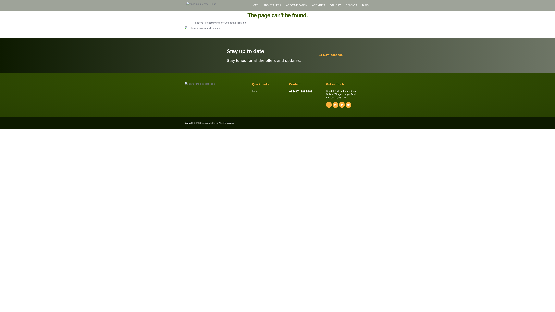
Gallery (335, 5)
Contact (351, 5)
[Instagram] (335, 105)
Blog (365, 5)
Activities (318, 5)
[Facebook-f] (329, 105)
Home (255, 5)
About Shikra (272, 5)
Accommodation (296, 5)
